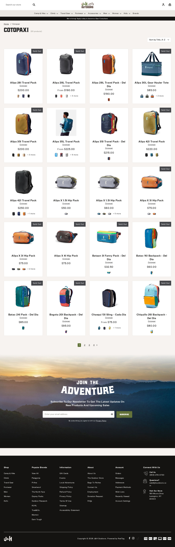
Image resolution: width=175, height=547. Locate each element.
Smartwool (36, 487)
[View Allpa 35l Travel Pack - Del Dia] (108, 123)
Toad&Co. (36, 510)
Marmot (35, 515)
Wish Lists (120, 492)
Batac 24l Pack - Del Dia (23, 314)
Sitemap (63, 506)
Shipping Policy (66, 487)
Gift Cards (64, 473)
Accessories (93, 13)
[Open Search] (34, 4)
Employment (93, 492)
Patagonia (36, 478)
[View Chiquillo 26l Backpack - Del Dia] (151, 296)
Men (105, 13)
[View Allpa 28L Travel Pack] (66, 64)
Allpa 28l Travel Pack (23, 82)
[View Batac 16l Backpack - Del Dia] (151, 237)
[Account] (163, 5)
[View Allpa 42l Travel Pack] (151, 123)
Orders (118, 473)
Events (62, 478)
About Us (92, 473)
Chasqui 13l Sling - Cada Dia (109, 314)
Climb (53, 13)
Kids (126, 13)
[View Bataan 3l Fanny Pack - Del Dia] (108, 237)
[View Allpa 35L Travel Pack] (66, 123)
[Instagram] (133, 538)
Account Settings (122, 501)
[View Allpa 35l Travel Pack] (23, 123)
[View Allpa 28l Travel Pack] (23, 64)
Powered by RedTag (115, 539)
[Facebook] (129, 538)
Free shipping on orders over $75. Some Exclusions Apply (87, 19)
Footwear (79, 13)
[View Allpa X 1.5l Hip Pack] (66, 182)
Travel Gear (65, 13)
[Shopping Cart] (169, 5)
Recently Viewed (122, 496)
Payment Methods (123, 487)
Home (6, 24)
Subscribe (124, 414)
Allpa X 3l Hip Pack (152, 200)
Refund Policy (65, 492)
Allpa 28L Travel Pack (66, 82)
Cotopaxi (23, 86)
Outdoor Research (39, 501)
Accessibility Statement (70, 510)
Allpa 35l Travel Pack (23, 141)
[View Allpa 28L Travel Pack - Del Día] (108, 64)
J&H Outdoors (100, 539)
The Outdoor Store (96, 478)
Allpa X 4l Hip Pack (66, 255)
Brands (136, 13)
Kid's (6, 501)
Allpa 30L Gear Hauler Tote (152, 82)
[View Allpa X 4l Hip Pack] (66, 237)
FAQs (90, 501)
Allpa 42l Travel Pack (151, 141)
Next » (96, 345)
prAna (34, 483)
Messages (119, 478)
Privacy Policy (101, 421)
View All (35, 473)
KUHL (34, 506)
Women (115, 13)
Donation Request (95, 496)
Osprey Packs (37, 496)
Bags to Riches (94, 483)
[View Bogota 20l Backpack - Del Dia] (66, 296)
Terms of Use (65, 501)
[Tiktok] (138, 538)
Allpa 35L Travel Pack (66, 141)
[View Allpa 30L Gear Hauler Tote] (151, 64)
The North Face (38, 492)
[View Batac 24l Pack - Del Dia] (23, 296)
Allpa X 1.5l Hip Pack (66, 200)
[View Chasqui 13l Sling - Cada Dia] (108, 296)
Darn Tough (37, 519)
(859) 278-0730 (157, 475)
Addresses (119, 483)
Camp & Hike (40, 13)
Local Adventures (67, 483)
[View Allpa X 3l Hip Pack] (151, 182)
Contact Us (92, 487)
